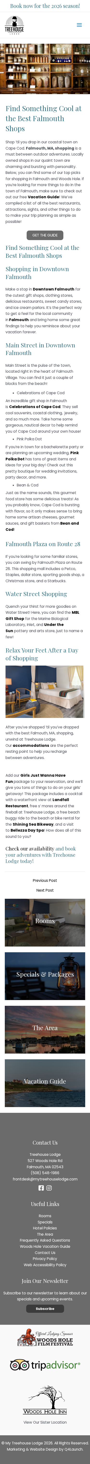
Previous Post (45, 881)
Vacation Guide (45, 1081)
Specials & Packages (45, 974)
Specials (45, 1222)
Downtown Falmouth (53, 289)
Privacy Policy (45, 1258)
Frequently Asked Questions (45, 1240)
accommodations (31, 745)
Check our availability (30, 848)
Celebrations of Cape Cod (34, 406)
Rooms (45, 920)
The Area (45, 1027)
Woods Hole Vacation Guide (45, 1246)
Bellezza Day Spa (27, 830)
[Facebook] (41, 1188)
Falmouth (18, 319)
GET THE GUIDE (45, 235)
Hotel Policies (45, 1228)
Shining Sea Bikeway (33, 824)
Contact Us (45, 1252)
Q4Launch (74, 1449)
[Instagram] (49, 1188)
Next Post (45, 890)
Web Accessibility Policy (45, 1264)
